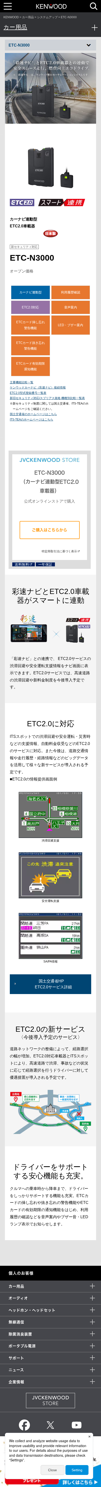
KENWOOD (11, 17)
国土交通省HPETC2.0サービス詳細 (53, 984)
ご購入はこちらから (49, 530)
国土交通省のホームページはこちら (33, 414)
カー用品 (28, 17)
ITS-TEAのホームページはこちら (31, 419)
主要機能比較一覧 (21, 382)
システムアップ (47, 17)
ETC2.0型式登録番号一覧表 (28, 393)
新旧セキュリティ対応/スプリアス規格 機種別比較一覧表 (47, 398)
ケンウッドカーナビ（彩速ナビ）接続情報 (38, 387)
